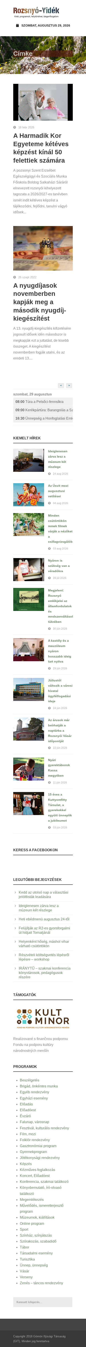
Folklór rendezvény (35, 1140)
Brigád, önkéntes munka (39, 1086)
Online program (32, 1223)
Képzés (26, 1164)
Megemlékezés (32, 1200)
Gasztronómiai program (38, 1146)
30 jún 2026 (60, 628)
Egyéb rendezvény (34, 1092)
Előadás (26, 1104)
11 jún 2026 (60, 782)
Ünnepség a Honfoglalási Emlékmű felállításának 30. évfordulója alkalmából (44, 418)
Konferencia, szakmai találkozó (44, 1182)
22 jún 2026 (60, 747)
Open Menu (68, 12)
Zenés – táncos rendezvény (41, 1283)
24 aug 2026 (60, 473)
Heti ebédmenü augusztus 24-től (44, 919)
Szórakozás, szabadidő (38, 1241)
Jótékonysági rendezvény (40, 1158)
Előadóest (28, 1110)
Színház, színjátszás (36, 1235)
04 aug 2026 (60, 503)
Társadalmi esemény (36, 1253)
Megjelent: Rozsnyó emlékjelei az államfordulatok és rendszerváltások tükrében (61, 606)
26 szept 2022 (27, 277)
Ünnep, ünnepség (34, 1265)
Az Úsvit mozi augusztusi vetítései (58, 491)
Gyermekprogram (33, 1152)
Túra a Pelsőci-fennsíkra (39, 402)
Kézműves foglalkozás (37, 1170)
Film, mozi (28, 1134)
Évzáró (25, 1116)
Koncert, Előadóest (35, 1176)
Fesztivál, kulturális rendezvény (44, 1128)
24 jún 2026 (60, 708)
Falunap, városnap (34, 1122)
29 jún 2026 (60, 668)
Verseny (26, 1277)
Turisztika (27, 1259)
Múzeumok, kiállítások (37, 1217)
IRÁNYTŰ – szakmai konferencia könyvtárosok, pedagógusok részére (45, 972)
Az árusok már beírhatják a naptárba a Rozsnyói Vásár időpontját (59, 730)
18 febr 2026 (26, 127)
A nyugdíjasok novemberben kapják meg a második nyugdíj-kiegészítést (39, 302)
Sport (24, 1229)
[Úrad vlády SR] (43, 1018)
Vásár (24, 1271)
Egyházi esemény (34, 1098)
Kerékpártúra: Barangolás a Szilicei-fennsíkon (44, 410)
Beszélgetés (29, 1080)
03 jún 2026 (60, 827)
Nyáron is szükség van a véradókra (59, 566)
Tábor (24, 1247)
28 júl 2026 (59, 578)
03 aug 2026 (60, 548)
